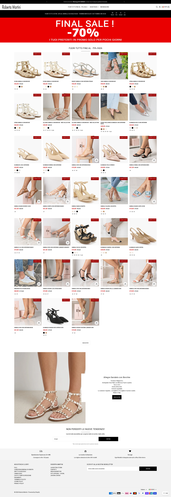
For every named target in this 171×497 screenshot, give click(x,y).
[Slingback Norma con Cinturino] (56, 149)
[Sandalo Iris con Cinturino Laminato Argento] (56, 231)
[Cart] (168, 7)
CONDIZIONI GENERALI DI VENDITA (23, 469)
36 (15, 89)
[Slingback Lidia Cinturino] (28, 149)
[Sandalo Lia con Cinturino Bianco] (28, 231)
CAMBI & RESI (18, 473)
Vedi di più (117, 397)
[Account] (160, 7)
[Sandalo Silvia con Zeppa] (85, 231)
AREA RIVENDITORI (56, 471)
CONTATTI (53, 469)
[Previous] (47, 2)
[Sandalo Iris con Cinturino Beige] (28, 312)
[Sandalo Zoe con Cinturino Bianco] (143, 273)
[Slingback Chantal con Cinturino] (114, 231)
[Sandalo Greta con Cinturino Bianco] (56, 190)
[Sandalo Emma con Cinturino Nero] (143, 149)
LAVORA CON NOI (55, 475)
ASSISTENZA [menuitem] (93, 7)
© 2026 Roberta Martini (21, 492)
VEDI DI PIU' (85, 343)
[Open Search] (157, 7)
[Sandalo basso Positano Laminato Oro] (85, 312)
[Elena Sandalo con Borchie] (28, 65)
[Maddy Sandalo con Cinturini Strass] (85, 65)
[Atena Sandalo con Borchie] (143, 65)
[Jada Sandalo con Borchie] (114, 65)
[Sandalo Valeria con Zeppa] (114, 190)
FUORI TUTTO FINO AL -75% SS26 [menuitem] (77, 7)
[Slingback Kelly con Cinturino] (143, 107)
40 (17, 89)
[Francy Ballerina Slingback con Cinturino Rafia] (114, 107)
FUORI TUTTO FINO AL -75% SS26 (85, 48)
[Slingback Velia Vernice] (114, 149)
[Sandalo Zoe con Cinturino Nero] (85, 273)
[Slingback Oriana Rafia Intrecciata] (56, 312)
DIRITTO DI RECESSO (20, 471)
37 (45, 130)
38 (47, 130)
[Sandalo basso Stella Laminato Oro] (114, 273)
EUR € (165, 7)
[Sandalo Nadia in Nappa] (85, 190)
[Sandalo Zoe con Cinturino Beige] (85, 149)
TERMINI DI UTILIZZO (20, 479)
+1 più (110, 131)
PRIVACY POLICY (19, 483)
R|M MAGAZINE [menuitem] (104, 7)
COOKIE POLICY (18, 481)
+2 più (52, 130)
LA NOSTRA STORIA (56, 467)
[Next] (124, 2)
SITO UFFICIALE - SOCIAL (57, 473)
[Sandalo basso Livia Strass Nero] (56, 273)
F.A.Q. (15, 467)
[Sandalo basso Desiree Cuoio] (28, 190)
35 (44, 294)
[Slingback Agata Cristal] (143, 231)
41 (103, 89)
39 (72, 89)
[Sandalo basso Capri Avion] (143, 190)
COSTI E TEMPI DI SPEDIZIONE (22, 475)
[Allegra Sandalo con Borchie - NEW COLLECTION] (56, 107)
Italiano (143, 489)
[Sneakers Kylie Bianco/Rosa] (28, 273)
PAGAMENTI (17, 477)
